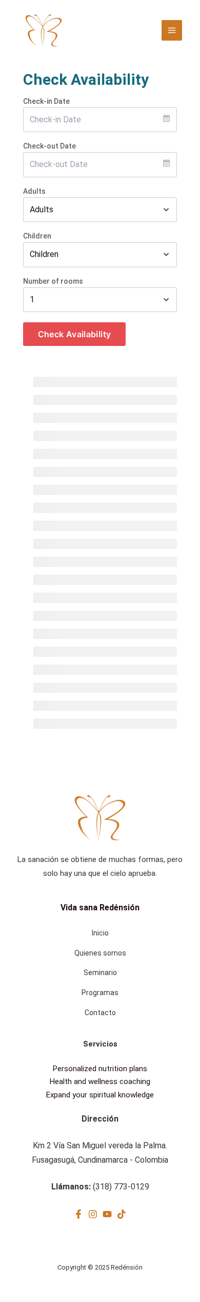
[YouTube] (107, 1214)
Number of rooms (53, 281)
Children (37, 236)
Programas (100, 992)
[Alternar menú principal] (172, 30)
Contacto (100, 1012)
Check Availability (74, 334)
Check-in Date (46, 101)
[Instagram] (92, 1214)
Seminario (100, 972)
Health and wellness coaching (100, 1081)
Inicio (100, 933)
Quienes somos (100, 953)
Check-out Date (49, 146)
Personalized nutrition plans (100, 1068)
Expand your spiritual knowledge (100, 1094)
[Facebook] (78, 1214)
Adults (34, 191)
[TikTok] (121, 1214)
